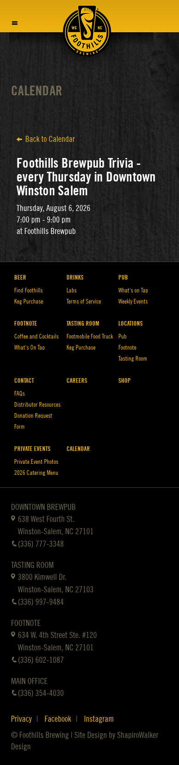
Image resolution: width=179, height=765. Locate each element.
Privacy (21, 719)
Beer (20, 277)
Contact (24, 381)
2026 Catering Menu (36, 473)
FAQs (19, 394)
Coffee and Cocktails (36, 336)
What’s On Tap (29, 347)
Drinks (75, 277)
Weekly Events (133, 301)
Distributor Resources (37, 405)
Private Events (32, 449)
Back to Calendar (50, 139)
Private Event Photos (36, 462)
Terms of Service (84, 301)
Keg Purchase (28, 301)
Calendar (36, 91)
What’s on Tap (133, 290)
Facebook (58, 719)
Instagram (99, 719)
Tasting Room (83, 324)
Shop (124, 381)
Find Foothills (28, 290)
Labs (72, 290)
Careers (77, 381)
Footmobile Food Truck (90, 336)
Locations (130, 324)
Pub (123, 277)
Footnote (25, 324)
